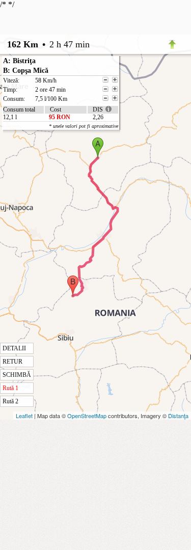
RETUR (12, 361)
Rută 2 (10, 401)
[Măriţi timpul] (115, 89)
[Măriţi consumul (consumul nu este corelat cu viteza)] (115, 98)
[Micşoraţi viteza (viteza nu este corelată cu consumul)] (105, 80)
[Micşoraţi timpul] (105, 89)
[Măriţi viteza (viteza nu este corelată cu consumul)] (115, 80)
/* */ (59, 202)
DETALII (14, 348)
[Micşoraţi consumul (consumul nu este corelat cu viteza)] (105, 98)
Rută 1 (10, 388)
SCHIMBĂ (17, 374)
